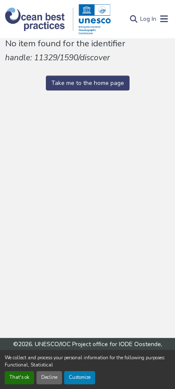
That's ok (19, 377)
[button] (39, 19)
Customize (79, 377)
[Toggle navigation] (164, 19)
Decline (49, 377)
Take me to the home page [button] (87, 83)
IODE (126, 344)
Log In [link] (148, 19)
